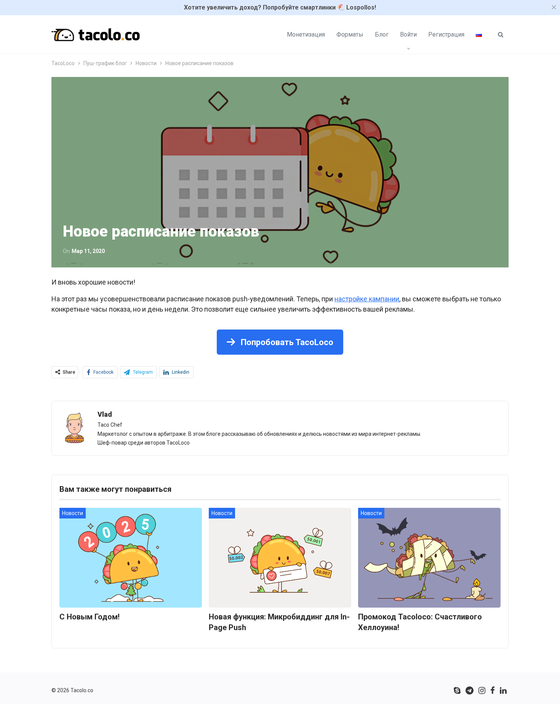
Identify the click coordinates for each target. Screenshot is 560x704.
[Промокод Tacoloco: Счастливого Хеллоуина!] (429, 558)
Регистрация (446, 34)
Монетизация (306, 34)
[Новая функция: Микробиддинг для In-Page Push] (280, 558)
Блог (382, 34)
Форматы (349, 34)
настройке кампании (366, 299)
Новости (72, 513)
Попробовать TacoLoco (286, 342)
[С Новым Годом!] (130, 558)
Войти (408, 34)
